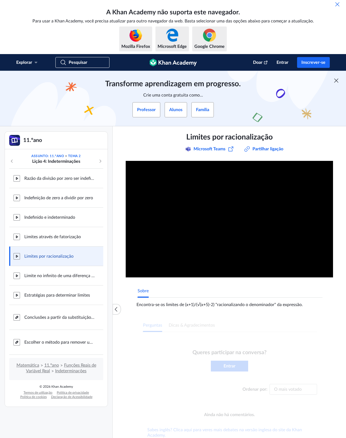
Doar (257, 62)
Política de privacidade (73, 392)
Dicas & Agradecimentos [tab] (192, 325)
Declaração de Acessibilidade (71, 397)
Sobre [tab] (143, 291)
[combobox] (293, 389)
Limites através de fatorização (52, 237)
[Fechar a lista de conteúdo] (116, 309)
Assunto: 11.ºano (47, 156)
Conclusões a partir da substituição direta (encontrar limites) (59, 317)
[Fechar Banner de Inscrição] (336, 80)
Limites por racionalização (49, 256)
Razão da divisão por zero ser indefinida (59, 178)
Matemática (27, 365)
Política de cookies (33, 397)
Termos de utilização (38, 392)
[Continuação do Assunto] (100, 161)
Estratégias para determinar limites (57, 295)
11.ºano (51, 365)
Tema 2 (74, 156)
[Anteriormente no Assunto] (12, 161)
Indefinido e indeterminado (49, 217)
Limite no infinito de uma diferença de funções (59, 276)
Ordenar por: (254, 389)
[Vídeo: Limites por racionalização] (229, 219)
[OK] (337, 4)
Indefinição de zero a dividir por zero (58, 198)
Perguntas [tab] (152, 325)
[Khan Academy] (173, 62)
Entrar (282, 62)
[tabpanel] (229, 302)
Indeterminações (70, 371)
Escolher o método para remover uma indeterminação (59, 342)
